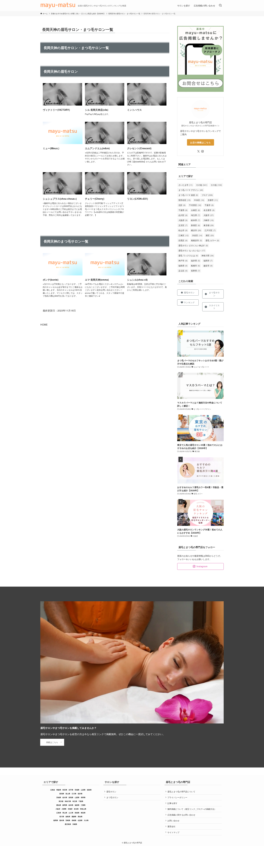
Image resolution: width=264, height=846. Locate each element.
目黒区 (182, 240)
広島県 (58, 813)
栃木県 (64, 797)
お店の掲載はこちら (200, 142)
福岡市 (208, 260)
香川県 (61, 816)
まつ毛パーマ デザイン (190, 190)
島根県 (77, 813)
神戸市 (182, 260)
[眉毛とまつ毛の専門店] (57, 5)
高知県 (80, 816)
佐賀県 (80, 820)
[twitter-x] (198, 151)
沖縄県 (74, 824)
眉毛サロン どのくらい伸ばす (193, 245)
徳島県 (68, 816)
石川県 (74, 794)
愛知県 (58, 805)
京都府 (70, 809)
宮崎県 (68, 820)
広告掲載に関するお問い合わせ (181, 814)
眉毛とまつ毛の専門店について (181, 791)
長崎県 (74, 820)
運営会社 (171, 826)
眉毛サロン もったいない (191, 250)
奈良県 (76, 809)
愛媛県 (74, 816)
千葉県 (182, 210)
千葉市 (209, 205)
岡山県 (64, 813)
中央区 (199, 200)
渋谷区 (197, 235)
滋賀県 (77, 805)
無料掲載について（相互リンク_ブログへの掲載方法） (191, 809)
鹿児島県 (68, 824)
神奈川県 (208, 255)
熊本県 (61, 820)
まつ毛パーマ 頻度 (188, 195)
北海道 (52, 790)
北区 (181, 205)
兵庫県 (64, 809)
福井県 (195, 260)
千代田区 (195, 205)
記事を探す (172, 803)
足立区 (182, 270)
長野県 (195, 270)
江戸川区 (210, 230)
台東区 (195, 210)
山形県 (83, 790)
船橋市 (195, 265)
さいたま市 (185, 184)
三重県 (83, 805)
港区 (210, 235)
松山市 (182, 230)
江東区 (183, 235)
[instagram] (202, 151)
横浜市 (196, 230)
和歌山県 (83, 809)
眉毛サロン (111, 791)
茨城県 (58, 797)
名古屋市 (209, 210)
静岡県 (64, 805)
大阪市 (209, 215)
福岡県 (55, 820)
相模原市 (196, 240)
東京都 (209, 225)
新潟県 (61, 794)
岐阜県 (195, 220)
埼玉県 (195, 215)
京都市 (213, 200)
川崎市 (209, 220)
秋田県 (64, 790)
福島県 (182, 265)
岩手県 (71, 790)
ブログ (207, 195)
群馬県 (71, 797)
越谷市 (208, 265)
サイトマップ (173, 832)
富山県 (68, 794)
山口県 (71, 813)
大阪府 (182, 220)
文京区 (182, 225)
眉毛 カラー (212, 240)
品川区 (182, 215)
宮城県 (77, 790)
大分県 (86, 820)
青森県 (58, 790)
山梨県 (77, 797)
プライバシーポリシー (177, 797)
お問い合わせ (173, 820)
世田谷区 (184, 200)
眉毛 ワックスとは (188, 255)
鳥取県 (83, 813)
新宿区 (195, 225)
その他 (201, 184)
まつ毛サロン (112, 797)
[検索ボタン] (220, 5)
